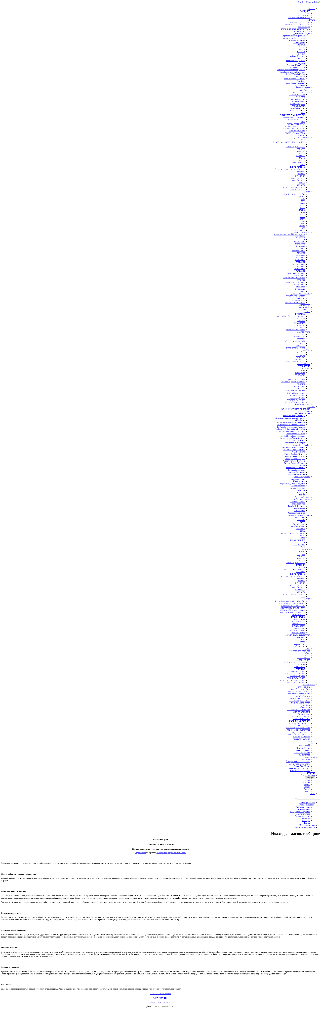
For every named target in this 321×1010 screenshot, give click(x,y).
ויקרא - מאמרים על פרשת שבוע (292, 608)
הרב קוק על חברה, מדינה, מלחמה (292, 680)
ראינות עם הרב (299, 544)
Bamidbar (301, 52)
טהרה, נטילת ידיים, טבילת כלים (298, 728)
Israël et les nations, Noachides (293, 436)
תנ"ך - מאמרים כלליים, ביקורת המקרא (290, 601)
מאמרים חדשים (304, 411)
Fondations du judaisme (295, 61)
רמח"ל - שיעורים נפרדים (295, 361)
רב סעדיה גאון (304, 307)
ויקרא (303, 201)
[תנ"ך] (305, 192)
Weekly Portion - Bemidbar (294, 461)
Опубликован (140, 853)
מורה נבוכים (300, 327)
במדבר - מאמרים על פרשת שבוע (292, 610)
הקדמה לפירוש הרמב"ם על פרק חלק (291, 316)
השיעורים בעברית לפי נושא (299, 22)
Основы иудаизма (297, 488)
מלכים (302, 214)
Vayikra (302, 49)
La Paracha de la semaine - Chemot (291, 425)
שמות (303, 198)
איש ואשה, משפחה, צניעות (299, 721)
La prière (301, 63)
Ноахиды (301, 492)
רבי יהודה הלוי (304, 309)
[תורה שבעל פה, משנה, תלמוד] (287, 635)
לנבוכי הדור (300, 388)
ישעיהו (302, 217)
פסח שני (302, 153)
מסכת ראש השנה (298, 250)
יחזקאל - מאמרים (298, 628)
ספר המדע (301, 321)
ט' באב (302, 165)
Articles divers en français (295, 443)
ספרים (312, 743)
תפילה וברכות (304, 305)
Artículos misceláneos (296, 513)
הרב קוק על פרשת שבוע (295, 391)
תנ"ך (308, 192)
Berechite (301, 45)
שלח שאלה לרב (304, 687)
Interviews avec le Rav (296, 440)
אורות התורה (300, 375)
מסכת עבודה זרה (298, 284)
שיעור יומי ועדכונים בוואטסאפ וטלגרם (295, 29)
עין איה (302, 377)
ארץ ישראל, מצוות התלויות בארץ (292, 115)
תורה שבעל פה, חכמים (301, 293)
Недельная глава (298, 486)
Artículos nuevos (298, 504)
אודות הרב (311, 757)
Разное (302, 495)
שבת (303, 140)
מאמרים (312, 407)
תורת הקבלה (300, 646)
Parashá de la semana (296, 506)
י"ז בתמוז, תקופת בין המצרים (294, 569)
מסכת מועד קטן (299, 264)
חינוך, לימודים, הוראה (301, 719)
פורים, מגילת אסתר (297, 189)
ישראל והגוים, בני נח (297, 110)
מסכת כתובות (299, 269)
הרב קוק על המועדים (297, 671)
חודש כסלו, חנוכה (298, 180)
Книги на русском (302, 752)
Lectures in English (302, 88)
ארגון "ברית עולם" (308, 775)
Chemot (302, 47)
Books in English (303, 750)
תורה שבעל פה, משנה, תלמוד (299, 635)
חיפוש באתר (305, 11)
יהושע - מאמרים (298, 615)
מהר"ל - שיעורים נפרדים (295, 348)
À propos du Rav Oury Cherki (298, 762)
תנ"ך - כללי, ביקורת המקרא (294, 194)
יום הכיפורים (300, 176)
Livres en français (303, 748)
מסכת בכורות (300, 291)
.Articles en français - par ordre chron (290, 418)
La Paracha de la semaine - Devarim (290, 431)
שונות (303, 547)
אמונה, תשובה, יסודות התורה (299, 694)
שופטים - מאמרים (298, 617)
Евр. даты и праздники (300, 812)
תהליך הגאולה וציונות (297, 108)
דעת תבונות (300, 357)
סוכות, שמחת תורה (297, 585)
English (307, 785)
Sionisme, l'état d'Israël (296, 65)
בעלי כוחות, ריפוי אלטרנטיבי (299, 734)
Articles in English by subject (293, 447)
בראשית (302, 196)
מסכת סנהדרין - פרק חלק (295, 282)
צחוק (303, 542)
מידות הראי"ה (299, 667)
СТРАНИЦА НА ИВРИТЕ (303, 827)
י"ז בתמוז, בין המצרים (297, 162)
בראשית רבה (300, 237)
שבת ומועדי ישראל (303, 137)
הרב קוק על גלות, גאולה (296, 678)
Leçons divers (299, 85)
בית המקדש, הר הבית (301, 712)
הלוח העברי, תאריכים (301, 737)
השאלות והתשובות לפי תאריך (298, 691)
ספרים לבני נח (304, 755)
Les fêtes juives (299, 42)
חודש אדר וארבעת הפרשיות (294, 187)
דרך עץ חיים (300, 359)
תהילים (302, 226)
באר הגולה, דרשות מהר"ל (295, 341)
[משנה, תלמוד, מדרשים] (292, 233)
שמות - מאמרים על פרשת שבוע (293, 605)
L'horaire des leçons (297, 40)
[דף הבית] (308, 9)
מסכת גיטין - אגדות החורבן (295, 273)
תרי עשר (301, 223)
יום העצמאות (300, 151)
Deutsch (306, 791)
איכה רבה (301, 239)
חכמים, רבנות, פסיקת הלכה (299, 700)
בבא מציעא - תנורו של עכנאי (294, 278)
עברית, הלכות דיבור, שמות (300, 698)
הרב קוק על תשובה (297, 395)
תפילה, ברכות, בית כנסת (300, 703)
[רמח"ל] (304, 350)
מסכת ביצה (300, 257)
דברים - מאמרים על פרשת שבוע (292, 612)
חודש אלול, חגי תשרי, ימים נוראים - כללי (289, 169)
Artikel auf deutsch (302, 497)
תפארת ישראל (299, 336)
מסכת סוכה (300, 255)
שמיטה (302, 531)
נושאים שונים (300, 135)
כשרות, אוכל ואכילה (302, 725)
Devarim (301, 54)
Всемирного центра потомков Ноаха (171, 853)
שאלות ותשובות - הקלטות (295, 133)
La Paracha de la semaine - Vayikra (291, 427)
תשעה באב (300, 572)
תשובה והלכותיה (298, 101)
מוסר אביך (301, 384)
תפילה (307, 648)
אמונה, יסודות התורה (297, 94)
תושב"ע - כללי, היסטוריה (295, 296)
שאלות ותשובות (309, 685)
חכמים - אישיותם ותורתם (295, 302)
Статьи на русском (302, 477)
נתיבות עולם (300, 345)
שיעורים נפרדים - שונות (301, 92)
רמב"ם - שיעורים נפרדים (295, 330)
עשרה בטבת (300, 590)
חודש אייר (301, 149)
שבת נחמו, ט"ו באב (297, 167)
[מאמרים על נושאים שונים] (289, 515)
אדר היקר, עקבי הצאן (296, 379)
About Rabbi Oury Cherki (299, 764)
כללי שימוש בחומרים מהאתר (299, 18)
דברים (302, 205)
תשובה (302, 522)
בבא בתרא (301, 280)
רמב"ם (307, 312)
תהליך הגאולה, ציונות (297, 526)
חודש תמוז (301, 160)
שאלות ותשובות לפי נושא (300, 689)
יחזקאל (302, 221)
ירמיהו (302, 219)
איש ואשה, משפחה (297, 540)
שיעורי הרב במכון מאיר (301, 31)
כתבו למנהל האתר (160, 998)
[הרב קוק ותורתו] (297, 660)
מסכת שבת (300, 246)
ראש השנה (301, 171)
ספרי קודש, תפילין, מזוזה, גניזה (298, 730)
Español (307, 789)
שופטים (302, 210)
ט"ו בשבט (301, 185)
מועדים (307, 549)
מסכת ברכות (300, 244)
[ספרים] (309, 744)
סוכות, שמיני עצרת (298, 178)
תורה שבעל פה (299, 644)
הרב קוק (307, 368)
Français (306, 782)
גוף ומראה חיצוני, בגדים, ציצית (298, 723)
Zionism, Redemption (296, 470)
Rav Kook (301, 81)
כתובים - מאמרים (298, 633)
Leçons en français (302, 33)
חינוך (303, 122)
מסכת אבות (300, 287)
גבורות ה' (301, 334)
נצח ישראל (301, 339)
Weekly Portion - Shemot (295, 456)
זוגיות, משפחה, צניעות (296, 119)
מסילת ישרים (300, 352)
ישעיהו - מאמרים (298, 624)
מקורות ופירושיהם (303, 696)
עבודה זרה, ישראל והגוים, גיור (298, 716)
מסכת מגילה (300, 262)
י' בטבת (302, 183)
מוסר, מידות (300, 97)
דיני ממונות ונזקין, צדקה (301, 732)
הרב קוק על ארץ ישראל (296, 400)
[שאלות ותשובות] (302, 685)
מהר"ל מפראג (304, 332)
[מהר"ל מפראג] (298, 332)
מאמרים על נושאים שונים (300, 515)
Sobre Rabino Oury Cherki (299, 768)
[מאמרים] (308, 407)
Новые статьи (299, 481)
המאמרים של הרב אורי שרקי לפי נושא (295, 409)
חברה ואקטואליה (298, 524)
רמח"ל (307, 350)
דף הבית (312, 9)
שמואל (302, 212)
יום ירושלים (300, 156)
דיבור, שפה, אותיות (297, 104)
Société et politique (297, 67)
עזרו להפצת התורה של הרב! (160, 994)
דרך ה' (302, 355)
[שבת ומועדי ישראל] (295, 138)
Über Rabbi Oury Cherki (300, 771)
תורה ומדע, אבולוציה (297, 99)
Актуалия (301, 490)
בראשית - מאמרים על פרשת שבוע (291, 603)
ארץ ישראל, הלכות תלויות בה (298, 710)
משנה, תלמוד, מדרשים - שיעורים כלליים (289, 235)
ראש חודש (301, 551)
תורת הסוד (301, 298)
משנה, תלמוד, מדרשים (301, 232)
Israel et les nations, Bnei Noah (292, 72)
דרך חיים (301, 343)
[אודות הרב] (306, 757)
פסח (303, 144)
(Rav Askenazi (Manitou (295, 83)
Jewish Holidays (298, 452)
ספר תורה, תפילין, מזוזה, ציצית (293, 126)
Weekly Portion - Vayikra (295, 459)
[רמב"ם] (304, 312)
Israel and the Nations (296, 472)
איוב (303, 228)
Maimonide (300, 76)
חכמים (302, 642)
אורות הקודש (300, 373)
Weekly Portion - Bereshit (295, 454)
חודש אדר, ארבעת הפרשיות (294, 594)
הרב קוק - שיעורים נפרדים (295, 402)
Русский (306, 787)
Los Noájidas (299, 511)
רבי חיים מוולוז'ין (304, 366)
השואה (302, 535)
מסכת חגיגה (300, 266)
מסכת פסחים (300, 248)
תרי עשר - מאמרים (297, 630)
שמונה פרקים (300, 314)
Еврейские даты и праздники (292, 483)
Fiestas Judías (299, 508)
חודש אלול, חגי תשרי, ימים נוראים (292, 576)
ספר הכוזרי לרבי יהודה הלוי (300, 651)
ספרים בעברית (304, 746)
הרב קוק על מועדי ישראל (295, 393)
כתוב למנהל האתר (303, 15)
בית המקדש (300, 529)
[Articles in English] (294, 445)
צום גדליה (301, 174)
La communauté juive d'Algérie (292, 438)
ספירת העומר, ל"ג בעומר (295, 146)
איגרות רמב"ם (299, 318)
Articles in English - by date (294, 449)
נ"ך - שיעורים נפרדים (297, 230)
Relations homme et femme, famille (291, 70)
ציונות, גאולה (305, 707)
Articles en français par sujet (294, 416)
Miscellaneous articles (296, 474)
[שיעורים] (308, 20)
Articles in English (302, 445)
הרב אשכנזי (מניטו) (302, 404)
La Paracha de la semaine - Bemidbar (290, 429)
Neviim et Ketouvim (297, 56)
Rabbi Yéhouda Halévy (295, 74)
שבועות (302, 158)
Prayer (302, 465)
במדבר (302, 203)
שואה (303, 113)
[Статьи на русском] (293, 477)
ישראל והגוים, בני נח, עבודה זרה (293, 533)
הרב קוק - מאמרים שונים (295, 682)
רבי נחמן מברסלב (303, 364)
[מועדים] (303, 549)
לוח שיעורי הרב (304, 27)
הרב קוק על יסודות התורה (295, 673)
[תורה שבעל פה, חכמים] (292, 294)
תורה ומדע (301, 520)
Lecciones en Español (301, 90)
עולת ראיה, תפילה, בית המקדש (293, 382)
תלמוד (302, 639)
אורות (302, 370)
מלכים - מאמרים (298, 621)
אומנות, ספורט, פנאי (297, 131)
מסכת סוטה (300, 271)
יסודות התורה (300, 517)
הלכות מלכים (300, 325)
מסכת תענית (300, 260)
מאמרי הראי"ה (299, 386)
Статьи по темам (298, 479)
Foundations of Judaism (295, 468)
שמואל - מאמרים (298, 619)
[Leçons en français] (294, 34)
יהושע (302, 208)
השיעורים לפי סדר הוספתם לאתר (297, 24)
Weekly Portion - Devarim (294, 463)
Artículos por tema (297, 501)
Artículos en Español (301, 499)
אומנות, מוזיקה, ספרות (301, 739)
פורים (303, 596)
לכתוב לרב (311, 773)
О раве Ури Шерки (302, 766)
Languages (310, 778)
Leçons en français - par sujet (293, 36)
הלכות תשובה (299, 323)
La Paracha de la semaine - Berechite (290, 422)
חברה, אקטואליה (298, 106)
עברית (307, 780)
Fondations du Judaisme (295, 434)
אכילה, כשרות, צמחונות (296, 124)
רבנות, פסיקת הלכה (297, 300)
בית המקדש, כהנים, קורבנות (294, 117)
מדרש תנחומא (299, 241)
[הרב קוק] (303, 368)
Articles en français (302, 413)
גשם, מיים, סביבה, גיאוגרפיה (294, 128)
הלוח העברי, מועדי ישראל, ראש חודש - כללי (288, 142)
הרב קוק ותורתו (304, 660)
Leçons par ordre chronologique (292, 38)
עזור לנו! (307, 13)
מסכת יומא (301, 253)
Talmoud (301, 58)
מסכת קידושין (299, 275)
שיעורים (312, 20)
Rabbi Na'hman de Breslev (294, 79)
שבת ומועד (306, 705)
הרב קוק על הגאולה (297, 397)
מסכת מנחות (300, 289)
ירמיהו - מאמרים (298, 626)
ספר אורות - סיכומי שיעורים (294, 662)
